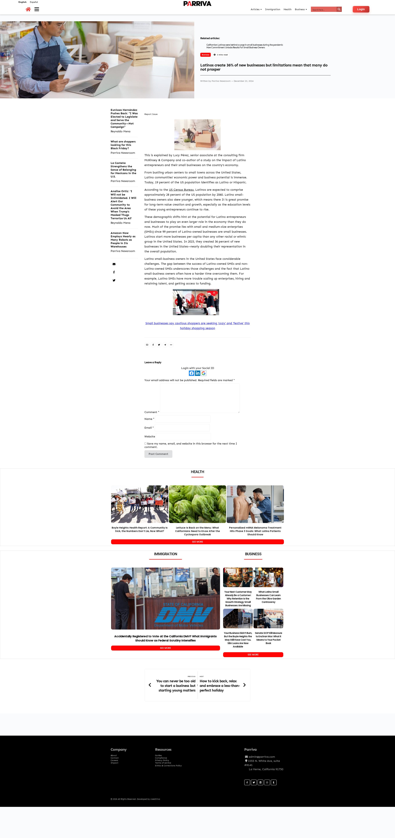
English (23, 2)
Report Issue (151, 114)
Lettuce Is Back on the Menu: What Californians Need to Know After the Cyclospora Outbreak (197, 531)
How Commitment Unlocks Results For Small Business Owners (235, 47)
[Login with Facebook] (191, 373)
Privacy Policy (162, 759)
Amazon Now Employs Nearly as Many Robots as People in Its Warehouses (123, 239)
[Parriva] (197, 9)
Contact (115, 756)
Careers (114, 759)
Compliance (161, 756)
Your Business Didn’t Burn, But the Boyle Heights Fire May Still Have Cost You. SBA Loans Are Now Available (238, 639)
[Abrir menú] (36, 9)
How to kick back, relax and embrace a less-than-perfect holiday (220, 685)
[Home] (28, 9)
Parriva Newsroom (221, 81)
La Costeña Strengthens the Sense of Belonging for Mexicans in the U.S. (123, 169)
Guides (158, 754)
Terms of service (163, 761)
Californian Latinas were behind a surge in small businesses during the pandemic (244, 44)
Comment (151, 412)
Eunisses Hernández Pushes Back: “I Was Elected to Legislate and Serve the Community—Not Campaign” (124, 118)
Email (149, 427)
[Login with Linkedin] (197, 373)
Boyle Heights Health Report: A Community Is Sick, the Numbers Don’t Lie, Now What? (140, 529)
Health (287, 9)
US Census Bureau (181, 189)
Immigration (272, 9)
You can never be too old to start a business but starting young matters (175, 685)
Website (149, 436)
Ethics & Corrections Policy (168, 765)
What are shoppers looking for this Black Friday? (123, 145)
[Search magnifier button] (339, 9)
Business (205, 55)
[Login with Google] (203, 373)
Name (149, 418)
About (114, 754)
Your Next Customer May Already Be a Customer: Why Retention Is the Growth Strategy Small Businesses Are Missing (238, 598)
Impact (114, 761)
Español (34, 2)
